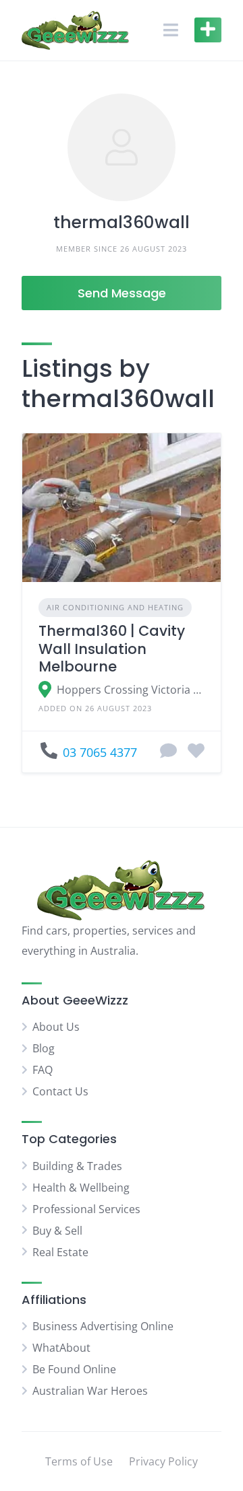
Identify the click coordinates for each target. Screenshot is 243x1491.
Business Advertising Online (102, 1326)
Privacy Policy (163, 1461)
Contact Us (60, 1091)
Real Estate (60, 1252)
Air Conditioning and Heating (115, 607)
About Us (56, 1026)
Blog (43, 1048)
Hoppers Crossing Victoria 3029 (131, 689)
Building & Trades (77, 1166)
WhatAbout (61, 1347)
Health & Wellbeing (81, 1187)
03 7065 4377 (100, 752)
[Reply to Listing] (168, 751)
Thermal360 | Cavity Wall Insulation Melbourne (111, 648)
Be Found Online (74, 1369)
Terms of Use (79, 1461)
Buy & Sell (57, 1230)
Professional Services (86, 1209)
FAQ (42, 1069)
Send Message (122, 293)
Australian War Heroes (90, 1390)
